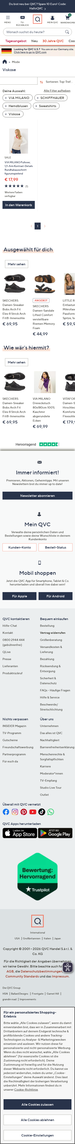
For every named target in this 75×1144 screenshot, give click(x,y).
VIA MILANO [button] (18, 98)
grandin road (9, 999)
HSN (5, 993)
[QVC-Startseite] (5, 62)
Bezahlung (47, 659)
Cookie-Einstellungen (37, 1135)
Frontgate (38, 993)
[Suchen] (68, 32)
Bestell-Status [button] (55, 547)
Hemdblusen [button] (18, 106)
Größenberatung (51, 640)
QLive (6, 652)
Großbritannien (31, 938)
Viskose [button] (14, 114)
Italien (47, 938)
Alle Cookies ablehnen (37, 1120)
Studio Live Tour (50, 787)
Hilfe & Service (50, 697)
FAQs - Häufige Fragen (55, 690)
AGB (10, 971)
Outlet (44, 794)
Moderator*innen (51, 773)
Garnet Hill (53, 993)
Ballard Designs (20, 993)
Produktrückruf (12, 673)
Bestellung (47, 625)
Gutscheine (10, 740)
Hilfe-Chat (9, 625)
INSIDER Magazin (14, 726)
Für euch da (10, 761)
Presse (6, 659)
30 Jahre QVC (53, 41)
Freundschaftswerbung (17, 747)
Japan (57, 938)
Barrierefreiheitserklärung (57, 747)
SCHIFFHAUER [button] (52, 98)
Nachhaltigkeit (49, 740)
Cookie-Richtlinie (26, 1089)
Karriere (45, 766)
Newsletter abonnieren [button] (37, 496)
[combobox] (33, 32)
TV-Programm (11, 733)
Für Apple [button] (19, 596)
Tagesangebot (15, 41)
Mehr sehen (16, 264)
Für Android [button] (55, 596)
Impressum (60, 976)
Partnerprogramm (14, 754)
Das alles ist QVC (51, 733)
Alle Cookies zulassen (37, 1104)
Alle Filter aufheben (57, 90)
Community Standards (22, 976)
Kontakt (7, 632)
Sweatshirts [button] (47, 106)
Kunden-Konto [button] (19, 547)
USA (17, 938)
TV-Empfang (48, 780)
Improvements (28, 999)
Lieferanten (10, 666)
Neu (34, 41)
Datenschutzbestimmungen (41, 971)
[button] (7, 20)
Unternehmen (49, 726)
